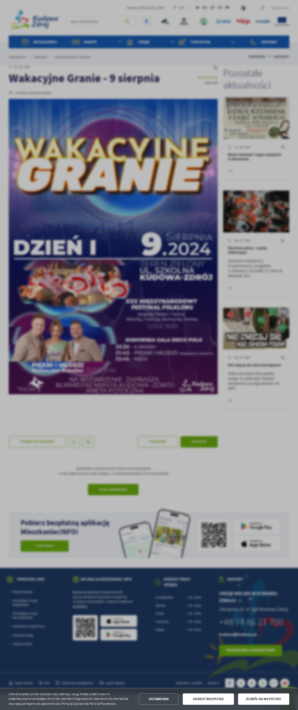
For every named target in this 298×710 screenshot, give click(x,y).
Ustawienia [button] (159, 699)
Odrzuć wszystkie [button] (208, 699)
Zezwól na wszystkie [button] (263, 699)
